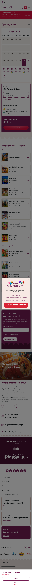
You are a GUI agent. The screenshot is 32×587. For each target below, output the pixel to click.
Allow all (16, 578)
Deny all (16, 582)
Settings (16, 584)
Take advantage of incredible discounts (16, 305)
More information (5, 574)
